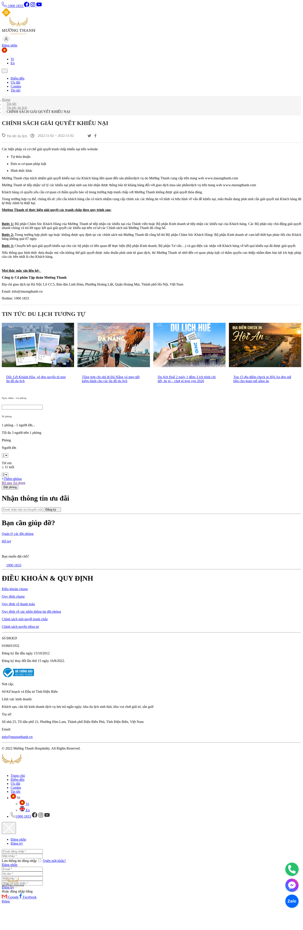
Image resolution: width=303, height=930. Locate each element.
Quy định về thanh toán (18, 604)
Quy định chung (13, 596)
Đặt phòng (10, 487)
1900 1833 (15, 6)
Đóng (6, 901)
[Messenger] (292, 885)
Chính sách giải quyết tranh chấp (25, 619)
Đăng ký (51, 509)
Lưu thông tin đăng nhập (19, 861)
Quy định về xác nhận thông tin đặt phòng (31, 611)
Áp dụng (19, 483)
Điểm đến (17, 78)
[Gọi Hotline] (292, 869)
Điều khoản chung (15, 589)
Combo (16, 86)
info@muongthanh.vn (17, 737)
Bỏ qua (7, 483)
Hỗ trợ (6, 541)
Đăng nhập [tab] (18, 839)
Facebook (30, 897)
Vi (12, 59)
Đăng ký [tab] (17, 843)
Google (13, 897)
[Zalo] (292, 901)
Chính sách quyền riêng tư (20, 626)
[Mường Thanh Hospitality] (18, 33)
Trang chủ (18, 775)
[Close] (9, 828)
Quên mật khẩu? (54, 861)
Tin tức (16, 90)
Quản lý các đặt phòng (17, 534)
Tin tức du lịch (17, 108)
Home (6, 100)
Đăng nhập (9, 45)
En (13, 63)
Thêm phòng (13, 479)
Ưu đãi (15, 82)
